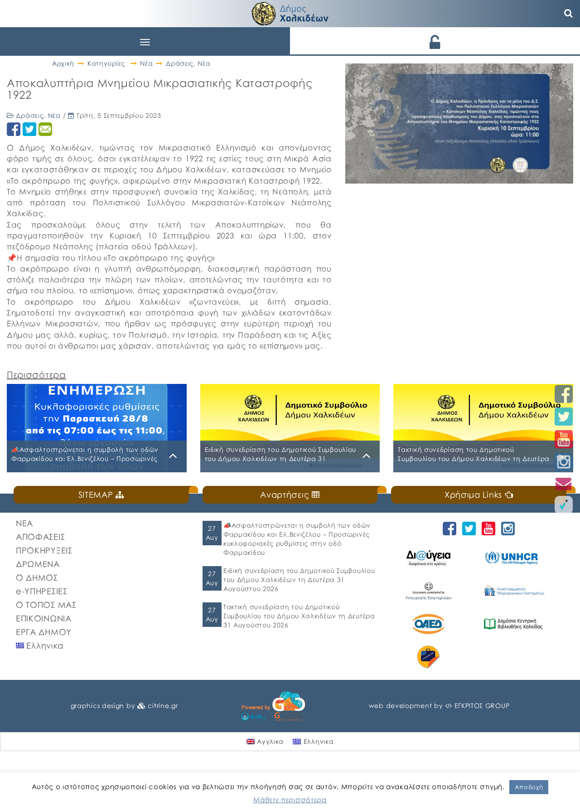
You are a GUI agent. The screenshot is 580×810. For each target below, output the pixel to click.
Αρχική (63, 63)
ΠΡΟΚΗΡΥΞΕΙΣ (44, 550)
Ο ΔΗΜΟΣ (37, 577)
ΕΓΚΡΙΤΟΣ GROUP (482, 705)
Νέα (146, 63)
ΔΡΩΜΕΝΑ (38, 564)
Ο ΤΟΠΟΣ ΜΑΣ (46, 605)
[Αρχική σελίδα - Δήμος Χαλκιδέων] (290, 12)
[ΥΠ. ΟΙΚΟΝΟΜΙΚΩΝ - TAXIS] (518, 591)
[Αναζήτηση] (568, 13)
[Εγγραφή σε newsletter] (563, 483)
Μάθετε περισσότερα (290, 799)
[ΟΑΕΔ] (433, 624)
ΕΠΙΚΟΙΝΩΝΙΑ (44, 618)
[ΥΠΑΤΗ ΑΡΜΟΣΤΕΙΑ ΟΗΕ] (518, 558)
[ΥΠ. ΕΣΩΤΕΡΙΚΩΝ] (433, 591)
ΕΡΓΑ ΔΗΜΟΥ (44, 632)
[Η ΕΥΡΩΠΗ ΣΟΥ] (433, 657)
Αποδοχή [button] (529, 787)
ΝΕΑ (24, 523)
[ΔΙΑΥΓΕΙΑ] (433, 558)
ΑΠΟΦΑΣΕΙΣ (40, 537)
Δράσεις (179, 63)
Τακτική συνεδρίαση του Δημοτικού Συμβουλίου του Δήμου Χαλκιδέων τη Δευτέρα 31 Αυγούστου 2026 (299, 616)
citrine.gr (163, 705)
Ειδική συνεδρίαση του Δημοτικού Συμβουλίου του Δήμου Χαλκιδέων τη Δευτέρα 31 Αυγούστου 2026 (299, 579)
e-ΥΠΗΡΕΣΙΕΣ (42, 591)
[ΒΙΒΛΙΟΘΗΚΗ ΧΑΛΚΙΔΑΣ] (518, 624)
